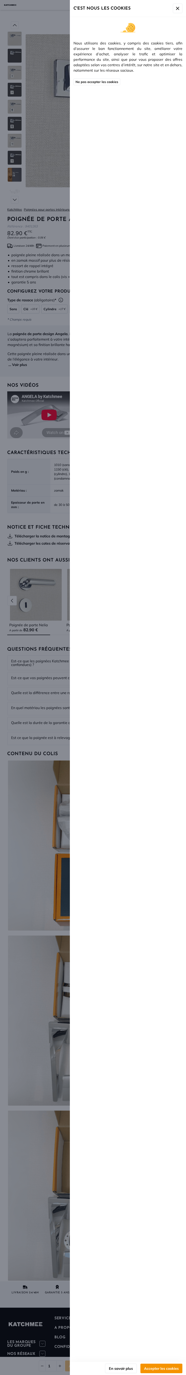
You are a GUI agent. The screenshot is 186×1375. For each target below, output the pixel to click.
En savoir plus (121, 1368)
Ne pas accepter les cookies (97, 82)
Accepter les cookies (161, 1368)
